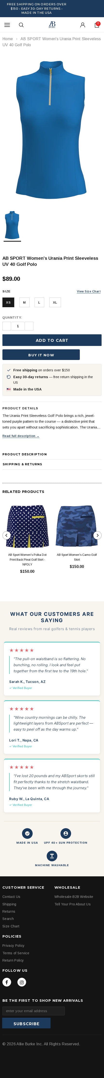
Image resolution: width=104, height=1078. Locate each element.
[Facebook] (6, 982)
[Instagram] (21, 982)
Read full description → (20, 436)
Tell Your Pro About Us (72, 904)
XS (8, 302)
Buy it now (41, 355)
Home (7, 39)
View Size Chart (89, 291)
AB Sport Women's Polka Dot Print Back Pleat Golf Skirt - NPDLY (27, 559)
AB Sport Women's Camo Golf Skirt (77, 557)
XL (55, 302)
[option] (52, 129)
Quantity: (12, 317)
